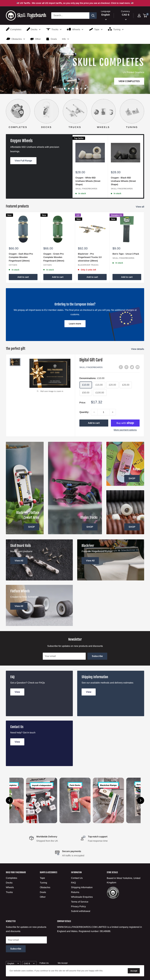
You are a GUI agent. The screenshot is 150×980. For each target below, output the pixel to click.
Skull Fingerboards (86, 189)
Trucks (54, 29)
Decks (34, 29)
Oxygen (13, 265)
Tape (96, 29)
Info (64, 39)
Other (38, 39)
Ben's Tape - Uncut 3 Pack (125, 254)
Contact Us (77, 878)
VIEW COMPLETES (72, 81)
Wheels (76, 29)
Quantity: (84, 412)
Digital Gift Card (91, 360)
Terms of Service (79, 901)
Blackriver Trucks (88, 265)
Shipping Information (82, 887)
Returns (75, 892)
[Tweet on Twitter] (132, 367)
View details (138, 349)
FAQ (73, 882)
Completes (15, 29)
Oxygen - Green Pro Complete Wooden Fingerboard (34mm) (53, 257)
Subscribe (97, 656)
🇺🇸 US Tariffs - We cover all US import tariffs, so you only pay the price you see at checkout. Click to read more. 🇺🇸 (75, 3)
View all (140, 206)
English (10, 963)
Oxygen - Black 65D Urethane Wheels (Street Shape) (123, 181)
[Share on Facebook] (121, 367)
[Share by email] (137, 367)
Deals (54, 39)
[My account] (139, 15)
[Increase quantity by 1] (113, 412)
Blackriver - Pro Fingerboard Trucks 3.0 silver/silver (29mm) (90, 257)
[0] (145, 15)
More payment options (125, 430)
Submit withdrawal (80, 911)
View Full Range (23, 160)
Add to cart (23, 277)
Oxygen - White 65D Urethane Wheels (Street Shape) (87, 181)
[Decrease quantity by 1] (94, 412)
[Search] (93, 15)
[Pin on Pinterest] (126, 367)
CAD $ (27, 963)
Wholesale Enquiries (82, 897)
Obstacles (16, 39)
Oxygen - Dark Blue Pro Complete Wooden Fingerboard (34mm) (21, 257)
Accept (133, 971)
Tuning (116, 29)
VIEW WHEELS (112, 75)
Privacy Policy (78, 906)
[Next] (144, 111)
